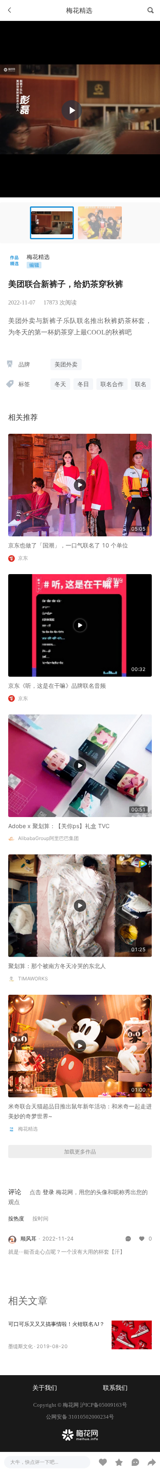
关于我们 (44, 1388)
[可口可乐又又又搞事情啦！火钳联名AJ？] (132, 1335)
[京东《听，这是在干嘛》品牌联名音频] (80, 624)
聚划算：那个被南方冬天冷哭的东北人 (57, 965)
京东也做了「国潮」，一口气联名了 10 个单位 (68, 545)
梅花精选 (38, 256)
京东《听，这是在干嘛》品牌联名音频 (57, 685)
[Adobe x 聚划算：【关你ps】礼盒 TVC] (80, 764)
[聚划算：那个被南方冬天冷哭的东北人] (80, 905)
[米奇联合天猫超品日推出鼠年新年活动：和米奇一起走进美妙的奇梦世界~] (80, 1045)
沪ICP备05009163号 (103, 1405)
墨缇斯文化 (20, 1346)
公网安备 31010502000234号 (80, 1417)
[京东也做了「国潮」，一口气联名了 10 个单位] (80, 484)
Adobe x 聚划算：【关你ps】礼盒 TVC (59, 825)
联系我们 (115, 1388)
